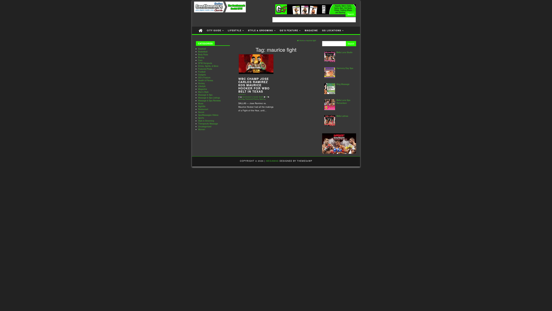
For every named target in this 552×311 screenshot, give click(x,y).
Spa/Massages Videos (208, 114)
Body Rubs (203, 54)
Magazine (311, 30)
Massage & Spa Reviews (209, 100)
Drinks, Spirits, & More (208, 66)
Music (200, 103)
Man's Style (203, 91)
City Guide (214, 30)
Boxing (201, 57)
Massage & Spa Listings (209, 97)
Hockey (201, 83)
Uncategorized (204, 126)
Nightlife (201, 106)
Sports (201, 117)
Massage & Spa (205, 94)
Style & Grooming (261, 30)
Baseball (202, 48)
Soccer (201, 112)
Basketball (202, 51)
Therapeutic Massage (208, 123)
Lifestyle (235, 30)
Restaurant (203, 109)
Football (201, 71)
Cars (200, 60)
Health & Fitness (205, 80)
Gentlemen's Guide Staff (252, 97)
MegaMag (272, 160)
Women (201, 129)
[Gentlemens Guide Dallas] (201, 30)
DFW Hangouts (205, 63)
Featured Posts (205, 68)
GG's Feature (204, 77)
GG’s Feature (289, 30)
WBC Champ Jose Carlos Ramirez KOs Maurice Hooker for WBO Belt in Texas (254, 85)
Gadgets (202, 74)
